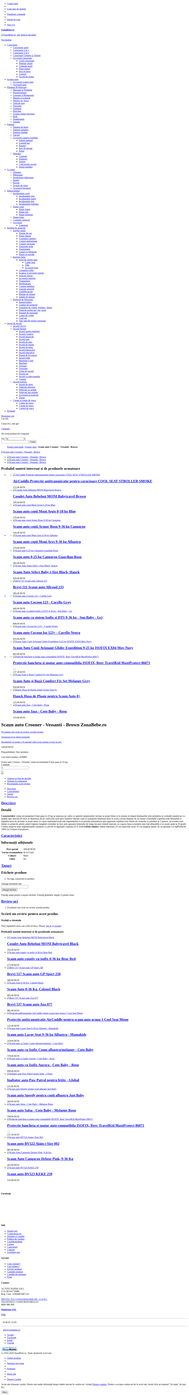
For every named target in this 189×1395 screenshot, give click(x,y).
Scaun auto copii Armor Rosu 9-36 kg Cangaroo (49, 526)
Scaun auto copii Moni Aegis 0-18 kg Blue (44, 511)
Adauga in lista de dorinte (19, 778)
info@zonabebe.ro (11, 1330)
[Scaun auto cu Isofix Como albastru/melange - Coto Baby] (35, 1043)
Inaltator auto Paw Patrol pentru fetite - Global (43, 1080)
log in (48, 926)
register (57, 926)
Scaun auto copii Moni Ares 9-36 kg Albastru (47, 542)
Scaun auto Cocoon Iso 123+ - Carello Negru (46, 632)
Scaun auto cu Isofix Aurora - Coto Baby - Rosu (43, 1065)
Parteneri (11, 1368)
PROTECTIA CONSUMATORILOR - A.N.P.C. (24, 1299)
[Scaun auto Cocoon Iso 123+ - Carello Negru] (35, 626)
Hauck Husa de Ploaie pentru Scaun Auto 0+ (46, 696)
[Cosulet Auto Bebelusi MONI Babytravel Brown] (37, 490)
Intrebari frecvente (15, 1363)
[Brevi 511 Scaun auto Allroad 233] (30, 581)
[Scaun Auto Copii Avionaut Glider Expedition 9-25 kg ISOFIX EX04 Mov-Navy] (52, 641)
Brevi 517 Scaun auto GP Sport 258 (34, 974)
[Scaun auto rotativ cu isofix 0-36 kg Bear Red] (29, 952)
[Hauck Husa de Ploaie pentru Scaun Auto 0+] (35, 690)
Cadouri (11, 1249)
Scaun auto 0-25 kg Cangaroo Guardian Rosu (47, 557)
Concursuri (12, 1247)
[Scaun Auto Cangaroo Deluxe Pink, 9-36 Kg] (29, 1152)
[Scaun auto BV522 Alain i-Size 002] (25, 1137)
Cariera (10, 1244)
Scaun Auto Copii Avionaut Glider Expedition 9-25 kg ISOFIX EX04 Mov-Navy (73, 648)
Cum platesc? (13, 1266)
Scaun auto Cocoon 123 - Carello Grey (42, 602)
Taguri (10, 794)
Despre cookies (99, 1384)
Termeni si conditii (15, 1236)
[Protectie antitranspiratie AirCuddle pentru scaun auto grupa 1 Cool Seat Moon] (45, 1013)
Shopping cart (7, 416)
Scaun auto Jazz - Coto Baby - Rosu (40, 711)
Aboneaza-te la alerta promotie (15, 737)
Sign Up (11, 25)
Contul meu (12, 3)
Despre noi (12, 1231)
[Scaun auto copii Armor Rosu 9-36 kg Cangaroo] (37, 520)
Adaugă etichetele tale (11, 884)
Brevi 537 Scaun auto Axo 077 (29, 1004)
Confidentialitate (14, 1241)
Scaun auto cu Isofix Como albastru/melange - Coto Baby (50, 1050)
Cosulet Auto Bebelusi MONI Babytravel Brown (49, 496)
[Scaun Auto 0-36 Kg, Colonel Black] (25, 983)
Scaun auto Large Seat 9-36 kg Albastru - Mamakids (46, 1034)
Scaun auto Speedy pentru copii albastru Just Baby (45, 1095)
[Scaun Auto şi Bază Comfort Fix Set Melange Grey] (38, 674)
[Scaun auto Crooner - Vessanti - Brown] (26, 457)
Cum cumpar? (13, 1264)
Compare (5, 428)
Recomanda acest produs (18, 783)
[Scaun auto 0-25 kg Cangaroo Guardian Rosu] (35, 550)
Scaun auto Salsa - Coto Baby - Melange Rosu (41, 1110)
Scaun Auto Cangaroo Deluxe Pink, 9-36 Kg (40, 1159)
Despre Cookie (14, 1379)
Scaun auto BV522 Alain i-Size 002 (33, 1143)
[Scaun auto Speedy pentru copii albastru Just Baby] (32, 1089)
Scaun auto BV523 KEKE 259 (29, 1174)
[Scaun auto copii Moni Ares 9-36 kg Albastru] (35, 535)
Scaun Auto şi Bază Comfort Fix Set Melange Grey (51, 681)
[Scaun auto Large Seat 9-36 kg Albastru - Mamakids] (32, 1028)
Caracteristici (13, 791)
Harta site (11, 1374)
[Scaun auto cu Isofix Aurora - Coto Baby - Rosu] (30, 1058)
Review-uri (12, 796)
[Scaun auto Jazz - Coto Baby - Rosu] (31, 705)
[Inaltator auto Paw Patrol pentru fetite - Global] (29, 1074)
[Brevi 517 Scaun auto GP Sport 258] (25, 967)
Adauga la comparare (17, 781)
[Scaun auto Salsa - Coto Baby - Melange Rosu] (30, 1104)
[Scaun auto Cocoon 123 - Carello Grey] (32, 596)
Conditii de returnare (16, 1274)
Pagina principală (15, 447)
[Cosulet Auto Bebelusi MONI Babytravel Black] (30, 937)
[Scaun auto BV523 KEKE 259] (23, 1167)
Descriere (11, 788)
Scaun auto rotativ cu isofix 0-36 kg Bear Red (41, 959)
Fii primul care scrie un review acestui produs (22, 732)
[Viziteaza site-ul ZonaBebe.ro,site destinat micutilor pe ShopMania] (9, 1350)
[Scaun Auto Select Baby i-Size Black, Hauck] (35, 565)
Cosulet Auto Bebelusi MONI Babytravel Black (43, 944)
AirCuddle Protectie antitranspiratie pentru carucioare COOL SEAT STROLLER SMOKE (82, 481)
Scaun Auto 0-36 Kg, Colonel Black (33, 989)
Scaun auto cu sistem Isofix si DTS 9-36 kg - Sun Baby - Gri (57, 617)
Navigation (6, 40)
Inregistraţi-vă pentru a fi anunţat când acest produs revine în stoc (31, 742)
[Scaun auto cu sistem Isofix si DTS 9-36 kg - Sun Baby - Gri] (42, 611)
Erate (9, 1277)
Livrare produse (14, 1269)
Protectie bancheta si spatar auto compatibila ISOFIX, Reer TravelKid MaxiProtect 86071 (81, 663)
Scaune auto (31, 447)
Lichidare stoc (13, 1252)
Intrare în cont (13, 19)
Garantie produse (15, 1271)
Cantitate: (5, 764)
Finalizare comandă (16, 14)
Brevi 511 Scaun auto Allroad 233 (38, 587)
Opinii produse (14, 1358)
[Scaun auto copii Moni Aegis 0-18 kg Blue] (34, 505)
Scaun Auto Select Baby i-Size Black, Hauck (46, 572)
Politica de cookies (16, 1239)
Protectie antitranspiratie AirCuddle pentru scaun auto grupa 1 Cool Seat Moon (67, 1019)
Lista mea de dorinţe (16, 9)
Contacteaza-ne (14, 1233)
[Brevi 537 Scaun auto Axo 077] (22, 998)
